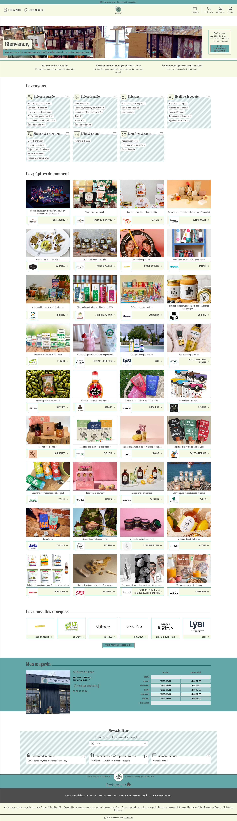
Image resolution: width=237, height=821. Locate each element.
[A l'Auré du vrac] (118, 10)
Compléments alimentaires (133, 145)
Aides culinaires (82, 103)
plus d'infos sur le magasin (220, 48)
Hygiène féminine (176, 112)
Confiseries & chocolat (37, 107)
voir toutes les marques (118, 645)
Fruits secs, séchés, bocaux (39, 112)
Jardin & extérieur (36, 153)
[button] (209, 10)
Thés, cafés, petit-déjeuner (133, 103)
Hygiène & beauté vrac (178, 120)
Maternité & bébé (82, 140)
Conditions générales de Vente (80, 795)
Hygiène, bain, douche (178, 107)
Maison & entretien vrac (38, 157)
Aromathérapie (128, 149)
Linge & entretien (35, 140)
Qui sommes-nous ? (162, 795)
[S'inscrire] (143, 743)
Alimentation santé (130, 140)
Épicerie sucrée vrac (36, 124)
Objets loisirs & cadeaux (38, 149)
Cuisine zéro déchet (36, 145)
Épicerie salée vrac (83, 124)
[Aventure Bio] (118, 776)
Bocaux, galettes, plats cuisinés (88, 112)
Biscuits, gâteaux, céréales (39, 103)
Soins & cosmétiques (178, 103)
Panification (80, 120)
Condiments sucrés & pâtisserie (41, 120)
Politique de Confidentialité (133, 795)
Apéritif (78, 116)
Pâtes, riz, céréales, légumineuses (89, 107)
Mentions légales (107, 795)
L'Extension (128, 817)
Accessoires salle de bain (180, 116)
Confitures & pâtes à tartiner (40, 116)
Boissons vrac (128, 112)
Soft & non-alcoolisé (130, 107)
